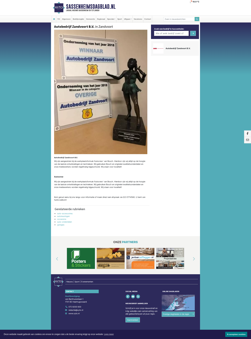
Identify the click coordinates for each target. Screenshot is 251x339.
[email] (247, 140)
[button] (54, 259)
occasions (61, 219)
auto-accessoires (65, 213)
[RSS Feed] (138, 296)
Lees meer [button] (109, 334)
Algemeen (66, 19)
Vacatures (138, 19)
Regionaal (101, 19)
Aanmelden (132, 320)
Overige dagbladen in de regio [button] (176, 314)
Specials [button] (110, 19)
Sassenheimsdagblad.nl (91, 6)
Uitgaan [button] (127, 19)
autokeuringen (63, 216)
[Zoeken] (197, 19)
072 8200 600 (75, 307)
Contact (147, 19)
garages (60, 225)
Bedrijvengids (78, 19)
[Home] (54, 19)
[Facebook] (128, 296)
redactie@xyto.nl (76, 310)
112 (58, 19)
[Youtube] (133, 296)
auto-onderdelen (64, 222)
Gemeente (90, 19)
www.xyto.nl (74, 313)
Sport (119, 19)
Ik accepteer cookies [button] (236, 334)
